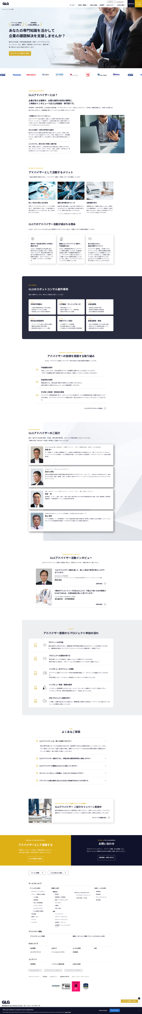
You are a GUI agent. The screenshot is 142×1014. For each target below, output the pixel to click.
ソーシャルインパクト (58, 952)
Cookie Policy (68, 1012)
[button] (139, 998)
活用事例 (33, 964)
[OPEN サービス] (75, 5)
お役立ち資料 (77, 964)
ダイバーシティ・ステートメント (80, 976)
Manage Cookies (103, 1010)
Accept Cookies (114, 1010)
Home (3, 9)
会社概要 (33, 948)
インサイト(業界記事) (58, 964)
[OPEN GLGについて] (114, 5)
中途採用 (75, 952)
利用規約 (45, 976)
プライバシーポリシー (34, 976)
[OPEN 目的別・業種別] (87, 5)
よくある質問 (77, 948)
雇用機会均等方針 (64, 976)
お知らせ (54, 948)
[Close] (139, 1010)
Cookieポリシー (54, 976)
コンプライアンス (35, 952)
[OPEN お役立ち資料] (125, 5)
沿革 (95, 948)
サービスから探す (35, 888)
